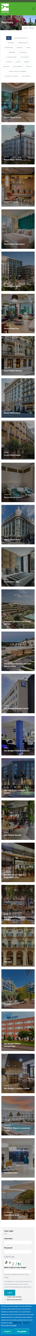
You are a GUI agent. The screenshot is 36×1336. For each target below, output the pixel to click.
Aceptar (7, 1331)
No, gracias (21, 1331)
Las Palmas (7, 1125)
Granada (7, 199)
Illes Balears (8, 1001)
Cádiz (6, 619)
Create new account (14, 1297)
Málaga (6, 157)
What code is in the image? (15, 1267)
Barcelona (7, 326)
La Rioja (6, 1086)
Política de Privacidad (8, 1325)
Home (25, 28)
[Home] (5, 8)
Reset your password (14, 1299)
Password (8, 1248)
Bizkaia (6, 1041)
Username (8, 1238)
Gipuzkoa (7, 115)
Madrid (6, 241)
